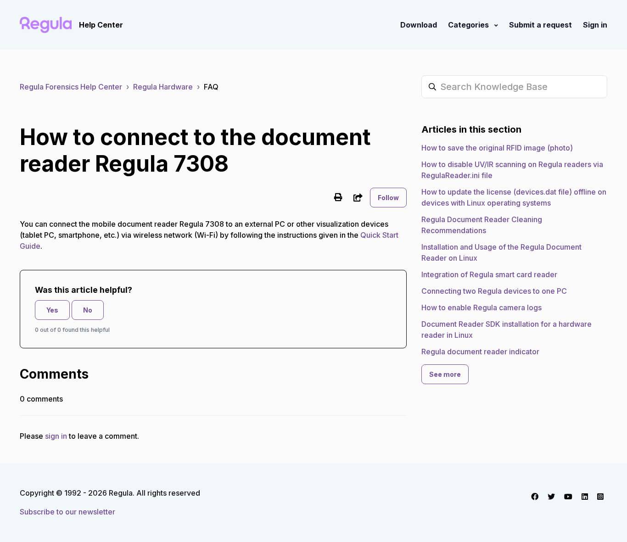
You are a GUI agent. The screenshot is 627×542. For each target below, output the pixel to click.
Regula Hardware (163, 86)
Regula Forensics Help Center (71, 86)
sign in (56, 436)
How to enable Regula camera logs (481, 307)
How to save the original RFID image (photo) (497, 147)
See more (445, 374)
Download (418, 24)
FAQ (211, 86)
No (87, 310)
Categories (469, 24)
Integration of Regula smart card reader (489, 274)
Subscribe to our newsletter (67, 511)
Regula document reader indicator (480, 351)
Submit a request (540, 24)
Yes (52, 310)
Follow (388, 197)
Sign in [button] (595, 24)
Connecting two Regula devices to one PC (494, 291)
